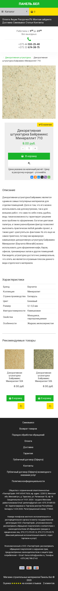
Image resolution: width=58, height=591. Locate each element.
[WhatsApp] (48, 177)
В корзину (31, 156)
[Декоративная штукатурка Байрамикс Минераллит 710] (29, 92)
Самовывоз (19, 22)
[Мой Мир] (38, 177)
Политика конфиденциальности (28, 481)
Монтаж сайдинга (42, 19)
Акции (14, 19)
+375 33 (29, 47)
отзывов (36, 583)
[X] (42, 177)
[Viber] (45, 177)
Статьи (29, 22)
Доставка (7, 22)
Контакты (39, 22)
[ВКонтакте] (31, 177)
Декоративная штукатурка (18, 57)
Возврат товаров (28, 428)
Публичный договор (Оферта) (28, 459)
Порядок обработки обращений (28, 435)
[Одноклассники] (35, 177)
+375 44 (29, 44)
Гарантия (28, 453)
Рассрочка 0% (25, 19)
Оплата (6, 19)
